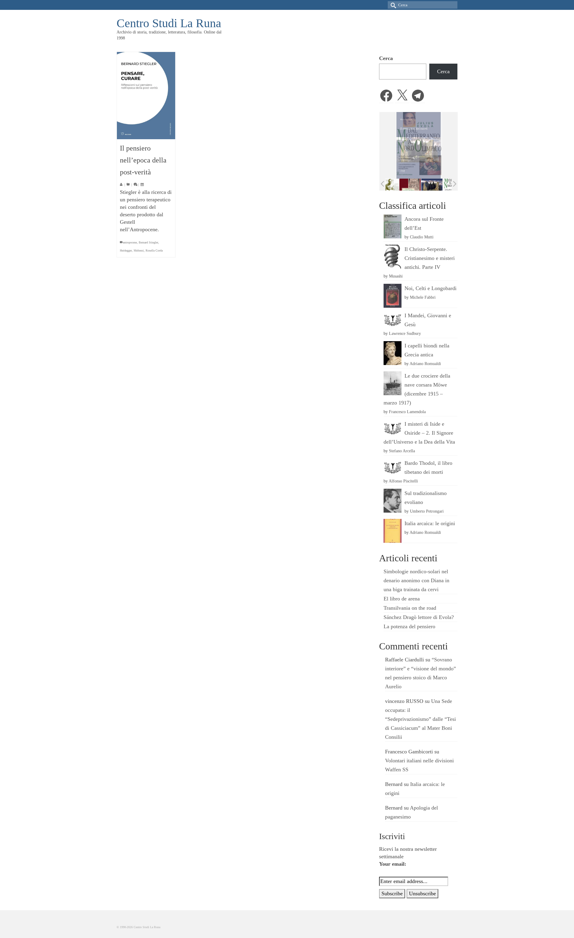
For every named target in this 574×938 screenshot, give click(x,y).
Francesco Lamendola (407, 411)
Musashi (396, 276)
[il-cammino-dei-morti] (418, 184)
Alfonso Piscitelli (403, 481)
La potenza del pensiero (409, 626)
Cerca (386, 58)
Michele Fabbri (423, 297)
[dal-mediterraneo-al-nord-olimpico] (440, 184)
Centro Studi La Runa (169, 23)
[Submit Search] (392, 5)
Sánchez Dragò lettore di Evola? (419, 617)
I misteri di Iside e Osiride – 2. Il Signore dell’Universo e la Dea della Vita (419, 433)
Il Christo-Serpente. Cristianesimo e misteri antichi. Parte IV (429, 258)
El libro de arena (402, 599)
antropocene (130, 242)
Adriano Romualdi (425, 363)
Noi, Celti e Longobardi (430, 288)
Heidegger (126, 250)
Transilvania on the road (410, 608)
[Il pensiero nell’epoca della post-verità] (146, 95)
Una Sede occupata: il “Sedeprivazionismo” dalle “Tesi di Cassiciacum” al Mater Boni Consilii (420, 719)
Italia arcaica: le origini (429, 523)
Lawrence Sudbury (405, 333)
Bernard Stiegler (148, 242)
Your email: (392, 864)
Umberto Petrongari (427, 511)
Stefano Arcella (402, 450)
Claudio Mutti (421, 236)
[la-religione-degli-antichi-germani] (396, 184)
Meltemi (139, 250)
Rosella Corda (154, 250)
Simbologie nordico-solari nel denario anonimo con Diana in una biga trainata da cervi (416, 580)
